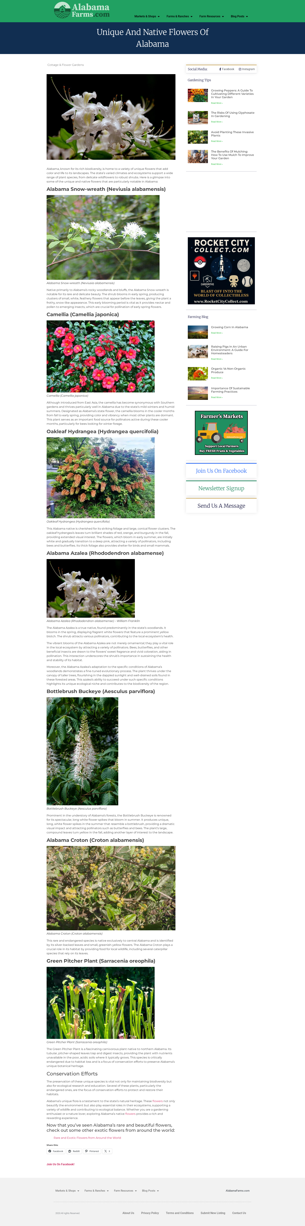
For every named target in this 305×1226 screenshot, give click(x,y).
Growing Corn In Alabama (229, 327)
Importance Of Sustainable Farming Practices (230, 390)
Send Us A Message (221, 505)
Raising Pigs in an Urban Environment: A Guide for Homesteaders (229, 350)
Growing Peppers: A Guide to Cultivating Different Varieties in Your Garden (232, 94)
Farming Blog (198, 317)
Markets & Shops (145, 16)
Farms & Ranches (178, 16)
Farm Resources (209, 16)
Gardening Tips (199, 80)
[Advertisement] (221, 201)
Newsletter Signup (221, 488)
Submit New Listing (213, 1213)
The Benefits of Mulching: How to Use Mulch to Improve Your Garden (232, 155)
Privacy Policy (150, 1213)
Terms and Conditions (180, 1213)
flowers (157, 1101)
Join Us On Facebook (221, 470)
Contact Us (239, 1213)
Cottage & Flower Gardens (65, 65)
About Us (128, 1213)
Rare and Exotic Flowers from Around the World (87, 1138)
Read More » (217, 103)
